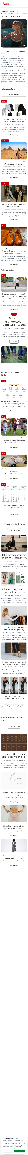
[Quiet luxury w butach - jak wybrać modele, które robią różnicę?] (14, 33)
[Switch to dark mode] (22, 3)
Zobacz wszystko (14, 94)
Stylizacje (5, 141)
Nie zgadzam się (8, 1151)
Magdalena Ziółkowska (9, 166)
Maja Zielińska (6, 41)
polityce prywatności (16, 1148)
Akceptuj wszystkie (20, 1151)
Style (5, 31)
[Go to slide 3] (24, 45)
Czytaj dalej (14, 341)
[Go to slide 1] (21, 45)
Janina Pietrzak (9, 124)
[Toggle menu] (25, 4)
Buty (3, 225)
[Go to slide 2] (23, 45)
